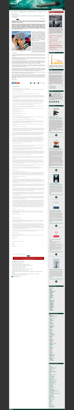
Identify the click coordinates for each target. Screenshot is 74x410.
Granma (51, 330)
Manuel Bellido (51, 396)
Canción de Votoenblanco (53, 88)
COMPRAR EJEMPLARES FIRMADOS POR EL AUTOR (56, 132)
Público (50, 298)
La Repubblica (51, 341)
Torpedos (44, 11)
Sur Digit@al (51, 310)
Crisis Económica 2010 (52, 376)
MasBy (50, 398)
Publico (50, 356)
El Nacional (51, 358)
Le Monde (51, 337)
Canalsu (50, 373)
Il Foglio (50, 340)
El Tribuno (51, 319)
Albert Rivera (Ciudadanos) (52, 367)
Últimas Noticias (52, 360)
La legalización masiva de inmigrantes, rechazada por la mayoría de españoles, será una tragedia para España (27, 271)
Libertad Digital (51, 293)
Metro (50, 296)
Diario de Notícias (52, 355)
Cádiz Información (52, 301)
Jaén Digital (51, 309)
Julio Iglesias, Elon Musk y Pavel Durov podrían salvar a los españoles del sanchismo (23, 273)
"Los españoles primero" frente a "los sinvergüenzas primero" (55, 42)
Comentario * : (14, 246)
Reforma (51, 349)
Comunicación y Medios (32, 11)
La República (51, 353)
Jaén (50, 308)
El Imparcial (51, 347)
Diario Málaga (51, 304)
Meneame (50, 400)
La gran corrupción (51, 392)
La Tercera (51, 324)
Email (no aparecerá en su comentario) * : (18, 241)
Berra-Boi (50, 370)
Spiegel (50, 317)
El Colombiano (51, 326)
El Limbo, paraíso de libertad (55, 14)
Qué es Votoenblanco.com (53, 86)
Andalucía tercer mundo (52, 368)
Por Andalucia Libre (51, 404)
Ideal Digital (51, 307)
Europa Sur (51, 305)
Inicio (12, 11)
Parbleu (50, 402)
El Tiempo (51, 328)
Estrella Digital (51, 292)
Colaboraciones (39, 11)
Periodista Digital (52, 297)
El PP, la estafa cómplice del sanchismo (54, 49)
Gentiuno (50, 388)
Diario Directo (51, 289)
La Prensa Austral (52, 323)
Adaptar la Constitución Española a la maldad (18, 270)
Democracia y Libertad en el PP (53, 379)
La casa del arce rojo (51, 391)
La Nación (51, 294)
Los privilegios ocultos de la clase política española (19, 264)
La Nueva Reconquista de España (16, 267)
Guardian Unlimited (52, 344)
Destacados (16, 11)
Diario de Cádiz (51, 302)
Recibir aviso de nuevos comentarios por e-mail (19, 254)
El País (50, 290)
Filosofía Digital (51, 386)
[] (50, 221)
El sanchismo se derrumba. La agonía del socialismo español (20, 265)
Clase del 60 (50, 375)
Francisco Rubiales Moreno (55, 92)
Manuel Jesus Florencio (52, 397)
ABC (50, 288)
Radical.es (50, 405)
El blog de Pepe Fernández (52, 382)
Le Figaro (51, 336)
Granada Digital (51, 306)
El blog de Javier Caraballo (52, 381)
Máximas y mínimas (51, 399)
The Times (51, 345)
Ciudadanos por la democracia (53, 374)
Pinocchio (50, 403)
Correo (50, 351)
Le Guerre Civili (51, 394)
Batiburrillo (50, 369)
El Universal (51, 348)
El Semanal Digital (52, 291)
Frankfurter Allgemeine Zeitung (53, 316)
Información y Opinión (22, 11)
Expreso (51, 352)
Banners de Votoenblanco (53, 87)
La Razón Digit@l (52, 295)
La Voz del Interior (52, 320)
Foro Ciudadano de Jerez (52, 387)
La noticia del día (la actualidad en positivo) (54, 393)
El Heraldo (51, 327)
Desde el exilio (51, 380)
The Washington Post (52, 334)
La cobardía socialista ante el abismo (17, 266)
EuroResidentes (51, 385)
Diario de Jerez (51, 303)
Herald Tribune (51, 333)
